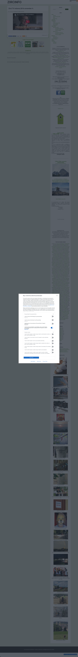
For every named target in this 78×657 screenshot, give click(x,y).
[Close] (57, 296)
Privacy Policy (45, 361)
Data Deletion (33, 361)
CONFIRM (31, 357)
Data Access (39, 361)
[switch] (52, 316)
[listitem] (39, 314)
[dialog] (39, 328)
